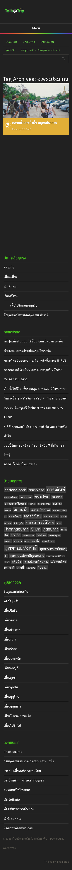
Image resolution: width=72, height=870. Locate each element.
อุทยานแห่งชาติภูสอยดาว (27, 556)
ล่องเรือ (15, 535)
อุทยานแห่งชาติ (20, 548)
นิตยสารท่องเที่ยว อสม (18, 828)
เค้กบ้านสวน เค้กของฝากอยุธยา (24, 780)
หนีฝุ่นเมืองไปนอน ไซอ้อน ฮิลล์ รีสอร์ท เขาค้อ (33, 341)
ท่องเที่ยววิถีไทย (40, 522)
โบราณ (42, 567)
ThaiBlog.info (13, 752)
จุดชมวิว (10, 50)
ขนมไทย (41, 496)
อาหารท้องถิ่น (32, 541)
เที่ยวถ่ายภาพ (12, 630)
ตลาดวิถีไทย (32, 516)
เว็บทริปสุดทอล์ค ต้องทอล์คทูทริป (29, 838)
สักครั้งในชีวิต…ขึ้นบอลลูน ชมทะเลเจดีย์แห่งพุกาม (35, 389)
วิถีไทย (42, 535)
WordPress (9, 847)
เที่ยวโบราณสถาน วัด (17, 716)
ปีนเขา (36, 529)
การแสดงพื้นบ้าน (11, 497)
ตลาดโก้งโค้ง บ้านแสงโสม (20, 464)
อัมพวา (18, 541)
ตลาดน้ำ (21, 509)
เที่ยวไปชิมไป (12, 725)
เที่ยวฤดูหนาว (12, 706)
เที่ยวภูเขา (10, 678)
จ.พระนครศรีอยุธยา (15, 503)
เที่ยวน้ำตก (10, 649)
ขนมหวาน (26, 497)
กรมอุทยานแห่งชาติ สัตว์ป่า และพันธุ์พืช (29, 761)
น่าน (59, 523)
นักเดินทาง (29, 42)
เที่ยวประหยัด (12, 658)
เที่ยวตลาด (11, 620)
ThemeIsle (63, 861)
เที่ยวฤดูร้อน (11, 697)
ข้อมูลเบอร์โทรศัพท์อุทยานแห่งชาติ (40, 50)
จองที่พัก (31, 504)
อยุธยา (7, 541)
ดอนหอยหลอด (44, 504)
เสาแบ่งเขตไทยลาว (35, 561)
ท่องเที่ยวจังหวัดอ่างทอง (19, 809)
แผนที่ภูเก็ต (30, 568)
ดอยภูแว (57, 503)
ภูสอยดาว (50, 529)
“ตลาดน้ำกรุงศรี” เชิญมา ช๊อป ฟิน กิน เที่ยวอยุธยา (35, 398)
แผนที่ (20, 567)
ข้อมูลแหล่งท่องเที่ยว (17, 591)
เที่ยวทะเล (10, 639)
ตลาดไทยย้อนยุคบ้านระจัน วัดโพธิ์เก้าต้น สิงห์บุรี (35, 360)
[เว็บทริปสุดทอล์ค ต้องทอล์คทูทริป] (14, 13)
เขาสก (7, 562)
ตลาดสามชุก (51, 516)
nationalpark (15, 490)
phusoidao (36, 490)
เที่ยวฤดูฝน (11, 687)
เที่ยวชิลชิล (11, 611)
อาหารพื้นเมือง (48, 541)
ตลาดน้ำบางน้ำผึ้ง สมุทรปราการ (34, 122)
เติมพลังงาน (47, 42)
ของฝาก (57, 497)
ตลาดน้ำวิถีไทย (41, 510)
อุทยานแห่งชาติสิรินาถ (56, 556)
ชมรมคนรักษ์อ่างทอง (17, 790)
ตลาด (7, 510)
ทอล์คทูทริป (11, 601)
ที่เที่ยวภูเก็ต (18, 523)
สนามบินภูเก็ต (54, 536)
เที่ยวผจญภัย (12, 668)
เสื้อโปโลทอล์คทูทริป (23, 305)
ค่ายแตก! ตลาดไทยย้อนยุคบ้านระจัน (27, 351)
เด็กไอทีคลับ (12, 799)
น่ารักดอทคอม (13, 819)
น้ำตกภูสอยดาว (16, 529)
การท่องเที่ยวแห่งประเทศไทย (22, 771)
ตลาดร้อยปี (15, 516)
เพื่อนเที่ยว (11, 42)
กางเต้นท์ (56, 489)
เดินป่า (16, 561)
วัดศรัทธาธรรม (29, 536)
